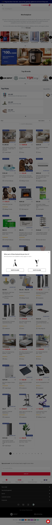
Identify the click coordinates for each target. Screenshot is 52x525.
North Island (15, 270)
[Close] (48, 252)
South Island (37, 270)
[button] (48, 521)
